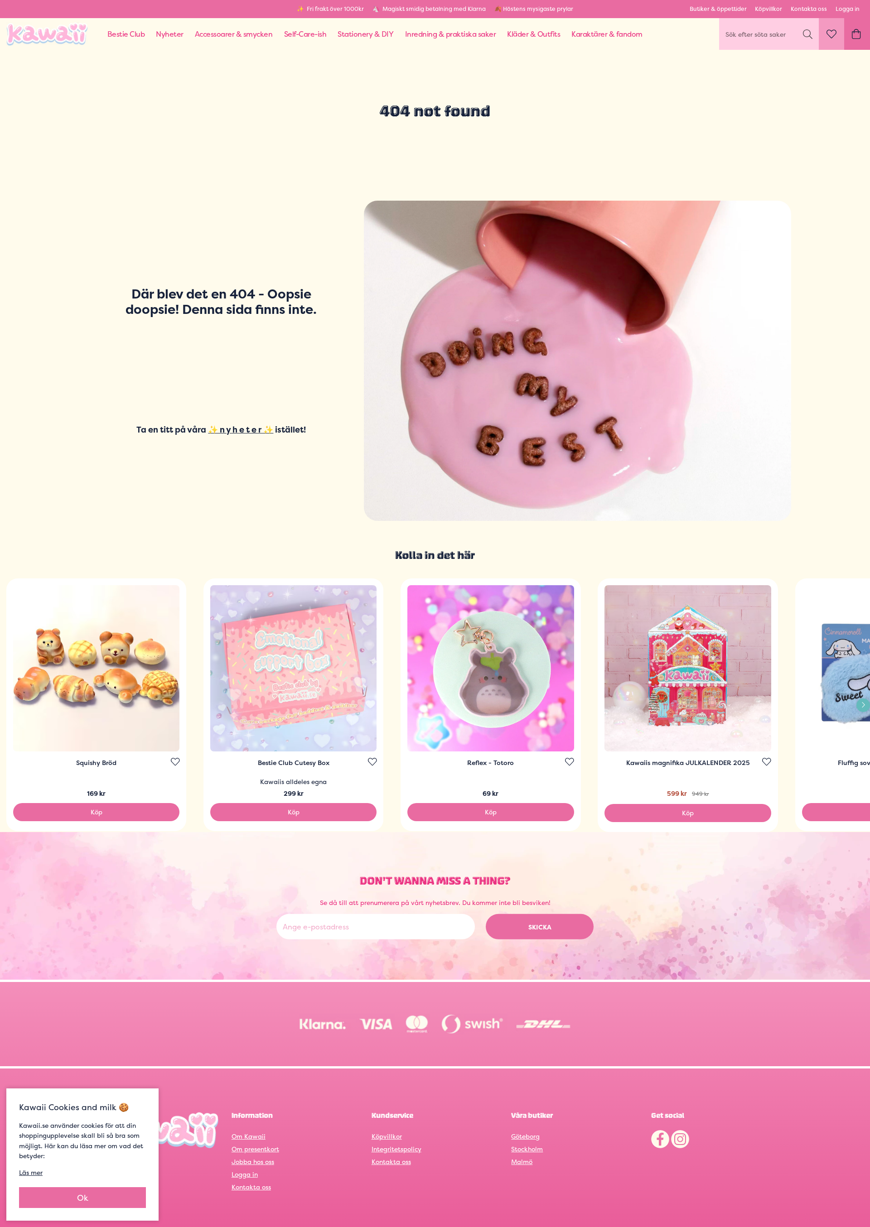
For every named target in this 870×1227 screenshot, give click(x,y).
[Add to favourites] (175, 761)
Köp (96, 812)
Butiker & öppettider (718, 9)
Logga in (848, 9)
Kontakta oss (809, 9)
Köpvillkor (768, 9)
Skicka (539, 927)
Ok (82, 1197)
